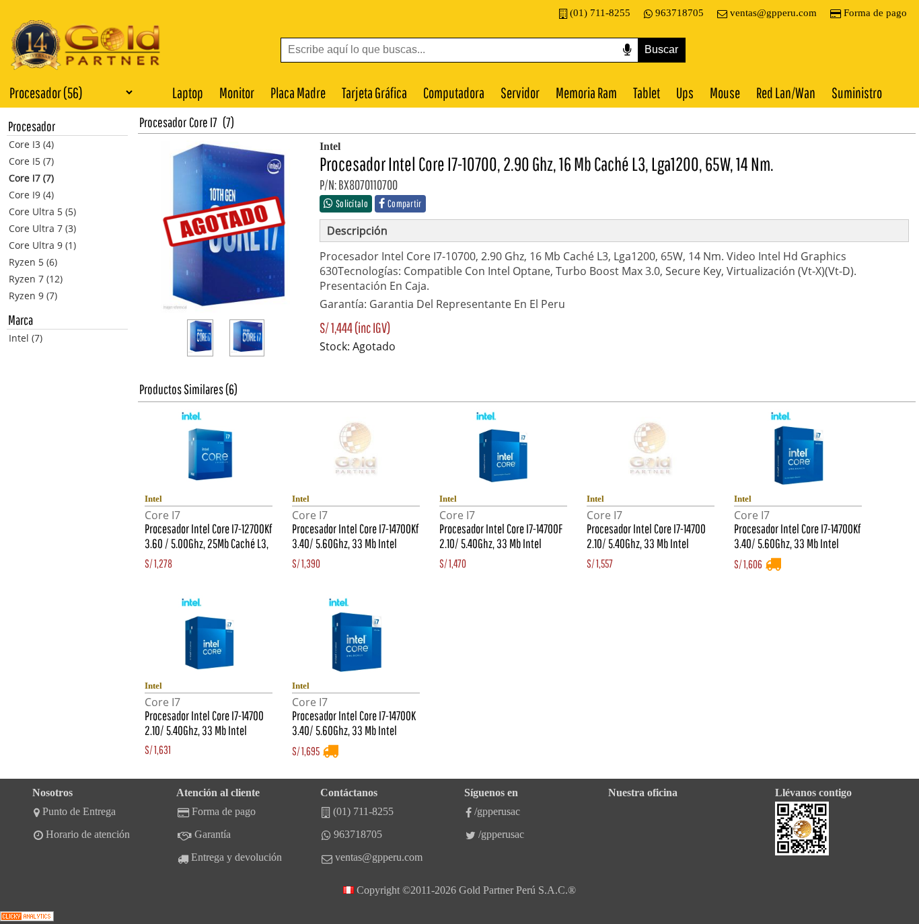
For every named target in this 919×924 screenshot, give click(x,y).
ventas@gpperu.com (773, 12)
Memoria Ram (586, 92)
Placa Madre (298, 92)
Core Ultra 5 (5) (42, 211)
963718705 (679, 12)
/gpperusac (497, 811)
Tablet (646, 92)
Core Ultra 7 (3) (42, 228)
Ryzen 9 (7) (33, 295)
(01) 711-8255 (600, 12)
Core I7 (203, 122)
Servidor (520, 92)
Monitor (236, 92)
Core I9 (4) (31, 194)
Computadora (453, 92)
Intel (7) (25, 338)
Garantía (212, 834)
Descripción (357, 230)
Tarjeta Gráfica (374, 92)
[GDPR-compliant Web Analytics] (27, 917)
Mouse (725, 92)
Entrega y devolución (236, 857)
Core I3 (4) (31, 144)
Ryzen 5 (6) (33, 262)
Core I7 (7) (31, 177)
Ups (685, 92)
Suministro (857, 92)
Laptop (187, 92)
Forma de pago (875, 12)
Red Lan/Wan (785, 92)
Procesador (162, 122)
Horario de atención (88, 834)
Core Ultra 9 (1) (42, 245)
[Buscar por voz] (627, 50)
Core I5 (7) (31, 161)
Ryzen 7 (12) (36, 278)
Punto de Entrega (79, 811)
